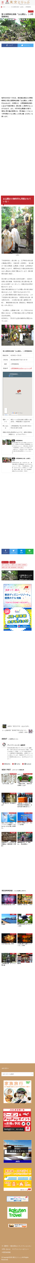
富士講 (5, 567)
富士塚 (15, 565)
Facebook (28, 764)
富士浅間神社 (23, 565)
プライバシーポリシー (21, 1249)
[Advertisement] (17, 73)
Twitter (18, 764)
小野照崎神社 (13, 567)
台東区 (13, 562)
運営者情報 (7, 1252)
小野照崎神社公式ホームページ (20, 368)
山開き (21, 567)
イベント (6, 562)
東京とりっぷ (17, 1257)
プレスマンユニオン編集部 (16, 745)
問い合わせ (7, 1249)
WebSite (8, 764)
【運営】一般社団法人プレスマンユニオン (17, 1246)
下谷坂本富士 (7, 565)
